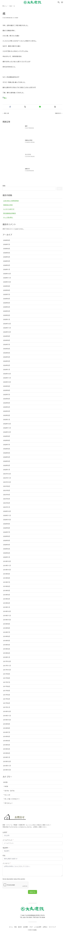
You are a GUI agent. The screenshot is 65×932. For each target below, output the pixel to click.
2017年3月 (6, 699)
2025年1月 (6, 319)
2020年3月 (6, 549)
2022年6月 (6, 449)
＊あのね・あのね (8, 791)
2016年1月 (6, 757)
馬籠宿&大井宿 (8, 205)
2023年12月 (7, 374)
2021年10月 (7, 482)
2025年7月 (6, 294)
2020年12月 (7, 511)
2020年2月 (6, 553)
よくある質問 (37, 927)
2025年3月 (6, 311)
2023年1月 (6, 419)
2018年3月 (6, 649)
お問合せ (45, 927)
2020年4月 (6, 545)
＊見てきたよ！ (8, 803)
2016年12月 (7, 711)
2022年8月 (6, 440)
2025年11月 (7, 278)
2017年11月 (7, 665)
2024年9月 (6, 336)
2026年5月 (6, 253)
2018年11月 (7, 615)
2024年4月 (6, 357)
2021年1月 (6, 507)
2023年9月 (6, 386)
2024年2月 (6, 365)
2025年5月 (6, 303)
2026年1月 (6, 269)
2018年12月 (7, 611)
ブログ (31, 927)
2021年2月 (6, 503)
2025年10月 (7, 282)
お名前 (5, 832)
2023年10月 (7, 382)
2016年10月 (7, 720)
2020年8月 (6, 528)
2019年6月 (6, 586)
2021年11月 (7, 478)
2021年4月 (6, 495)
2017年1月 (6, 707)
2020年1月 (6, 557)
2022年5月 (6, 453)
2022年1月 (6, 470)
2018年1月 (6, 657)
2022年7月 (6, 444)
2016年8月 (6, 728)
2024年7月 (6, 344)
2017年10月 (7, 670)
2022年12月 (7, 424)
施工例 (20, 927)
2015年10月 (7, 770)
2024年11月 (7, 328)
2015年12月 (7, 761)
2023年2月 (6, 415)
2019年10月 (7, 570)
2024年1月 (6, 369)
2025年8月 (6, 290)
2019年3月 (6, 599)
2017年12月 (7, 661)
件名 (4, 855)
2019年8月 (6, 578)
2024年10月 (7, 332)
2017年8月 (6, 678)
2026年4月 (6, 257)
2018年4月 (6, 645)
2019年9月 (6, 574)
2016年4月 (6, 745)
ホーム (11, 927)
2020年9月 (6, 524)
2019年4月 (6, 595)
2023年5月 (6, 403)
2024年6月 (6, 349)
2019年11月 (7, 565)
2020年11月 (7, 515)
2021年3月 (6, 499)
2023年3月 (6, 411)
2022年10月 (7, 432)
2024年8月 (6, 340)
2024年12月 (7, 324)
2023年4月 (6, 407)
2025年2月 (6, 315)
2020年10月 (7, 520)
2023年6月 (6, 399)
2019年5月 (6, 590)
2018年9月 (6, 624)
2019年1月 (6, 607)
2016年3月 (6, 749)
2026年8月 (6, 240)
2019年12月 (7, 561)
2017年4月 (6, 695)
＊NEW (16, 17)
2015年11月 (7, 766)
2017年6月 (6, 686)
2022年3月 (6, 461)
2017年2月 (6, 703)
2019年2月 (6, 603)
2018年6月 (6, 636)
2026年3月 (6, 261)
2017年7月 (6, 682)
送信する (32, 892)
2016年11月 (7, 716)
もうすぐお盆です (8, 209)
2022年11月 (7, 428)
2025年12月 (7, 274)
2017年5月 (6, 691)
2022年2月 (6, 465)
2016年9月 (6, 724)
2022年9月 (6, 436)
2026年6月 (6, 249)
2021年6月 (6, 486)
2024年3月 (6, 361)
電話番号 (5, 848)
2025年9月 (6, 286)
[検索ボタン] (58, 2)
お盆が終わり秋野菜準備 (11, 201)
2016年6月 (6, 736)
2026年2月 (6, 265)
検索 (4, 186)
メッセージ (6, 863)
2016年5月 (6, 741)
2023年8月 (6, 390)
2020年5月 (6, 540)
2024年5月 (6, 353)
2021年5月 (6, 490)
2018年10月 (7, 620)
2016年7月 (6, 732)
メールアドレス (7, 840)
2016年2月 (6, 753)
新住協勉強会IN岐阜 (9, 213)
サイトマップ (52, 927)
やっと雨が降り (8, 217)
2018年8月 (6, 628)
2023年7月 (6, 394)
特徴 (15, 927)
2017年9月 (6, 674)
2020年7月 (6, 532)
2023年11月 (7, 378)
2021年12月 (7, 474)
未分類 (5, 782)
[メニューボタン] (62, 2)
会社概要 (25, 927)
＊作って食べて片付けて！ (11, 799)
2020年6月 (6, 536)
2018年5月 (6, 640)
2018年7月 (6, 632)
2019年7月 (6, 582)
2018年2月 (6, 653)
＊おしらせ (6, 795)
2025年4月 (6, 307)
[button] (10, 106)
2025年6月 (6, 299)
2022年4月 (6, 457)
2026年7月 (6, 244)
